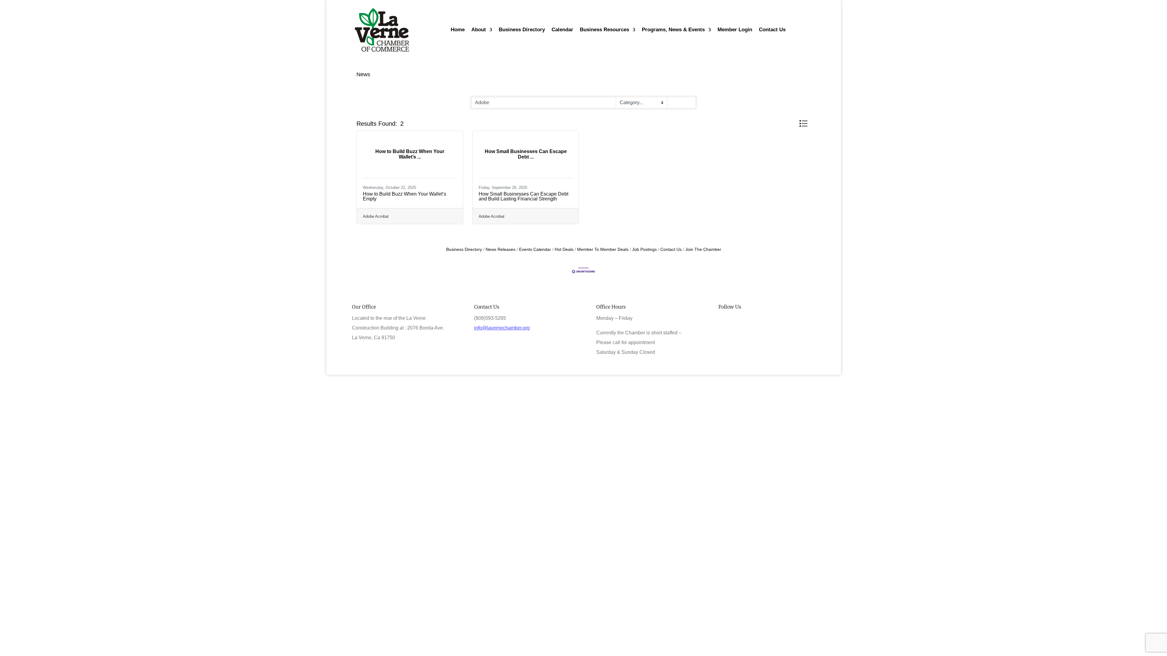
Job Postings (644, 249)
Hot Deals (564, 249)
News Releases (500, 249)
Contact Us (671, 249)
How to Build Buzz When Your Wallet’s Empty (404, 196)
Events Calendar (535, 249)
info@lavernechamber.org (502, 327)
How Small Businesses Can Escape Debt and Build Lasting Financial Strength (523, 196)
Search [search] (684, 102)
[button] (803, 123)
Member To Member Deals (602, 249)
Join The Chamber (703, 249)
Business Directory (464, 249)
